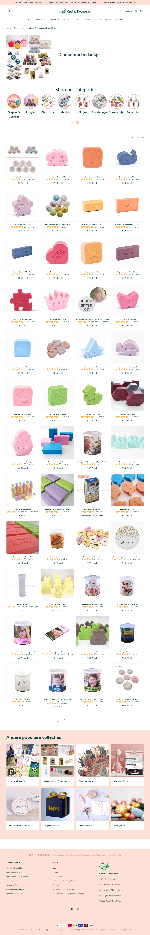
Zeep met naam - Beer (57, 604)
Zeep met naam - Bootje (92, 367)
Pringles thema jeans (127, 652)
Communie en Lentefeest (24, 28)
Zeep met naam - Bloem (22, 224)
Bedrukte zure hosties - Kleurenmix (57, 224)
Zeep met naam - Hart (57, 272)
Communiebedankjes (46, 28)
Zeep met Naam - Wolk (58, 177)
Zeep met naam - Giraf (92, 272)
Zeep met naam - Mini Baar (22, 272)
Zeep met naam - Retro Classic (127, 272)
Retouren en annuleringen (63, 889)
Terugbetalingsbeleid (77, 930)
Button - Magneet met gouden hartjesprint (127, 557)
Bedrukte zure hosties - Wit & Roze (127, 699)
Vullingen (118, 825)
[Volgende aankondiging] (143, 2)
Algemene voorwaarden (107, 930)
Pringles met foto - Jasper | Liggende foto (92, 462)
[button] (9, 11)
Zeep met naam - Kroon (57, 319)
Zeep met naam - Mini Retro (22, 557)
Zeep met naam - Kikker (92, 652)
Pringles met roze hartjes (22, 699)
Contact (56, 872)
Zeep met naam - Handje (127, 462)
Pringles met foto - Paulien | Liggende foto (22, 652)
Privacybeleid (92, 930)
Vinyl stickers (50, 825)
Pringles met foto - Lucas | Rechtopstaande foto (57, 700)
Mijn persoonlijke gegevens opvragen (68, 893)
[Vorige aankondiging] (6, 2)
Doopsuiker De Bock (14, 872)
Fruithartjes (58, 367)
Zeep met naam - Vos (92, 177)
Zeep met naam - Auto (127, 414)
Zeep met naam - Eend (92, 414)
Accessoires (84, 825)
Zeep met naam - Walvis (127, 177)
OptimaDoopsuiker (32, 930)
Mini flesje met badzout (22, 509)
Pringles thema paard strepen (127, 604)
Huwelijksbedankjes (14, 893)
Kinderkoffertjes (121, 781)
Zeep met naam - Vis (127, 509)
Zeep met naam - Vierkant (23, 367)
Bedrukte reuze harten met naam (92, 557)
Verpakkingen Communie (56, 781)
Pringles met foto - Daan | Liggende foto (92, 699)
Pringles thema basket (57, 557)
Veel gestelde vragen (61, 876)
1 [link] (58, 719)
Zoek (55, 868)
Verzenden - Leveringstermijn (65, 881)
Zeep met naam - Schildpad (127, 367)
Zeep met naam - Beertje (57, 414)
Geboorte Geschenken (15, 885)
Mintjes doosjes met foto (92, 509)
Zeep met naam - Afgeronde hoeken (57, 509)
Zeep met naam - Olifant (22, 414)
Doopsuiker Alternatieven (17, 876)
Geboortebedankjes (14, 868)
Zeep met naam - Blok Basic (57, 462)
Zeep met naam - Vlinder (127, 319)
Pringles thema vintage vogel (92, 604)
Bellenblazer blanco (22, 604)
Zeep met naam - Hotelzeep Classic (127, 224)
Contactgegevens (125, 930)
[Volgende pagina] (92, 720)
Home (8, 28)
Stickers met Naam (18, 825)
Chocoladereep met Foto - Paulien (57, 652)
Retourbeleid (58, 885)
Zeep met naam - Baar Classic (92, 224)
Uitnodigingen (16, 781)
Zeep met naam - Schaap (22, 462)
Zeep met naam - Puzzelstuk (23, 319)
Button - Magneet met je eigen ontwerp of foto (92, 319)
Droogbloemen (86, 781)
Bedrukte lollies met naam (23, 177)
